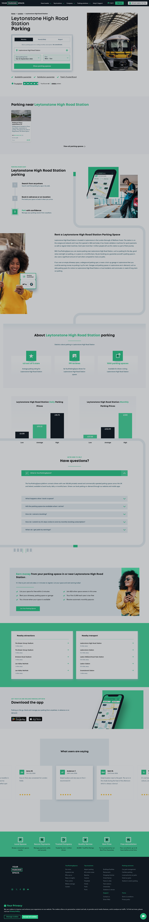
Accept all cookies (30, 916)
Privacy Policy (15, 911)
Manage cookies (12, 916)
